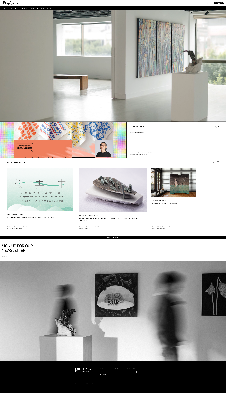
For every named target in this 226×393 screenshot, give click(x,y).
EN (223, 8)
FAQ (114, 372)
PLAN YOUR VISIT (103, 372)
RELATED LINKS (103, 374)
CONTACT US (116, 371)
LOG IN (216, 2)
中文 (220, 8)
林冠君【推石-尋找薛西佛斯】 (113, 237)
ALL (215, 162)
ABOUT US (102, 371)
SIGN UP (222, 2)
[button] (31, 140)
